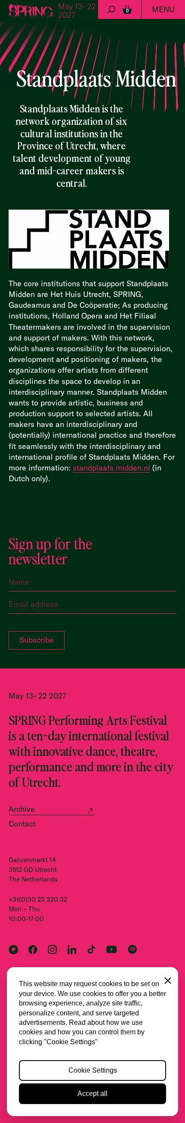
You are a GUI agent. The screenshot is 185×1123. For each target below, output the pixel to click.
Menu (163, 9)
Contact (22, 824)
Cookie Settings (92, 1070)
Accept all (92, 1093)
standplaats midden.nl (111, 468)
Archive (22, 809)
